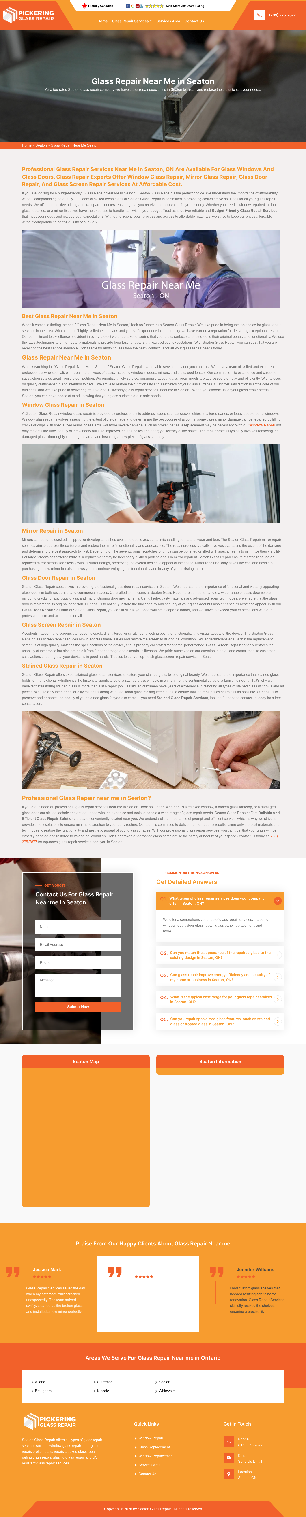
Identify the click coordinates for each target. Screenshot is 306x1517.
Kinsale (103, 1391)
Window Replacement (156, 1456)
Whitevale (167, 1391)
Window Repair (150, 1438)
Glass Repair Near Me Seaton (74, 145)
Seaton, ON (247, 1478)
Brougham (43, 1391)
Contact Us (194, 21)
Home (102, 21)
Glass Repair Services (130, 21)
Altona (40, 1382)
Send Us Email (250, 1461)
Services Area (168, 21)
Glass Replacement (154, 1447)
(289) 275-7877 (282, 15)
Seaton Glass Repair (154, 1509)
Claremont (105, 1382)
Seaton (41, 145)
